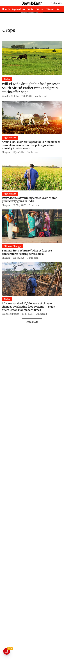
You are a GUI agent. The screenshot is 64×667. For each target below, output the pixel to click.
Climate (50, 9)
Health (6, 9)
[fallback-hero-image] (32, 58)
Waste (40, 9)
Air (59, 9)
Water (31, 9)
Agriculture (19, 9)
